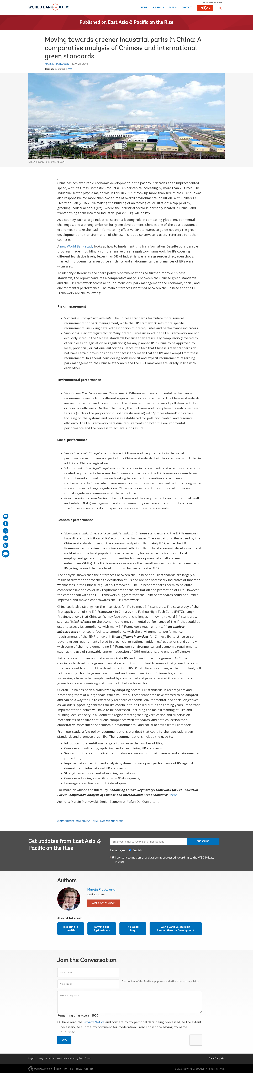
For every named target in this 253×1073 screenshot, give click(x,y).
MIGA (79, 1068)
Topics (173, 8)
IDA (65, 1068)
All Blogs (158, 8)
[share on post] (5, 531)
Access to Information (64, 1058)
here (173, 795)
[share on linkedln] (5, 538)
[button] (220, 8)
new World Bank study (76, 246)
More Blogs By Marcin (103, 903)
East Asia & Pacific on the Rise (140, 22)
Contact (187, 8)
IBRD (58, 1068)
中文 (70, 68)
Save (64, 1040)
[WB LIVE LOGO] (205, 8)
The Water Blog (132, 928)
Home (144, 8)
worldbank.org (212, 2)
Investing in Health (70, 928)
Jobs (79, 1058)
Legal (31, 1058)
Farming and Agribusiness (102, 928)
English (61, 68)
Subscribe (203, 841)
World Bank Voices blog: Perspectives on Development (175, 928)
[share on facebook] (5, 523)
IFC (71, 1068)
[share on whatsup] (5, 545)
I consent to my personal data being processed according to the (164, 860)
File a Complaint (217, 1058)
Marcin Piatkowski (57, 63)
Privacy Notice (93, 1022)
